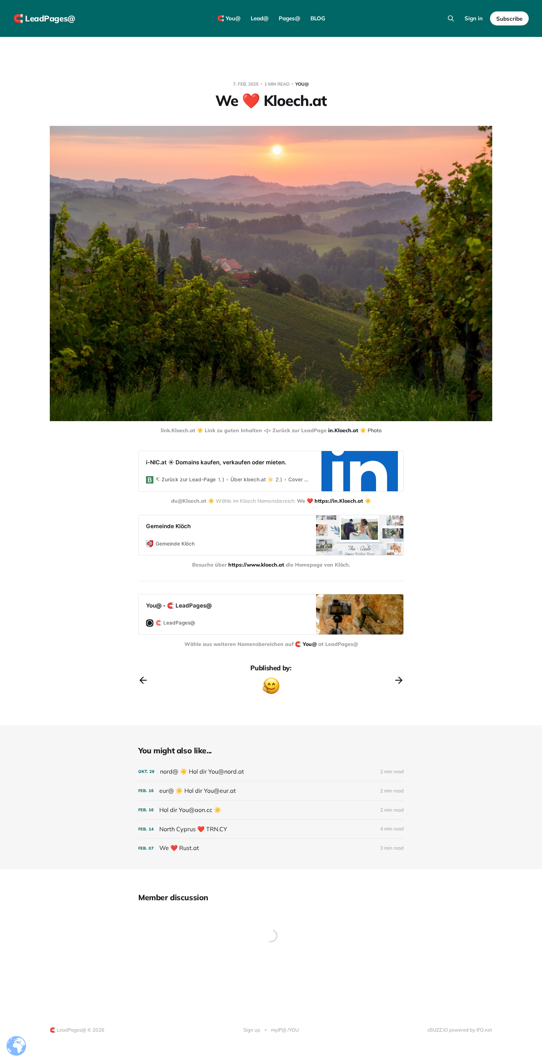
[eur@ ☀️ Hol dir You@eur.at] (271, 790)
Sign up (251, 1030)
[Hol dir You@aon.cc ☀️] (271, 810)
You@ (302, 84)
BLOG (317, 18)
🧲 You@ (228, 18)
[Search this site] (450, 18)
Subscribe (509, 18)
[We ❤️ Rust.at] (271, 848)
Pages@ (289, 18)
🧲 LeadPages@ (44, 18)
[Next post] (399, 680)
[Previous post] (143, 680)
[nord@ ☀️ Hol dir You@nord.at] (271, 771)
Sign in (474, 18)
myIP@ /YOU (285, 1030)
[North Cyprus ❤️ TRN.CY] (271, 829)
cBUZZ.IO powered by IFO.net (459, 1030)
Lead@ (259, 18)
